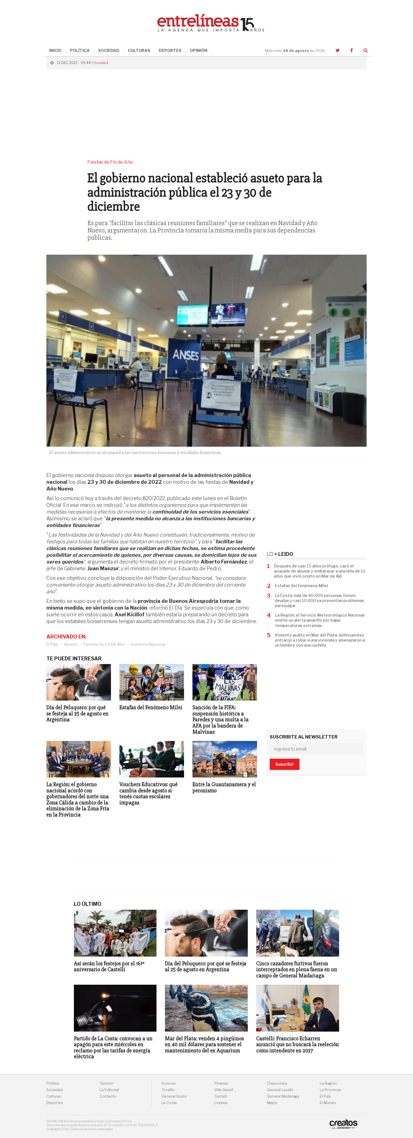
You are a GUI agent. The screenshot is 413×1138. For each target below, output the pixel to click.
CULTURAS (139, 50)
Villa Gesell (223, 1090)
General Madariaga (283, 1096)
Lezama (220, 1103)
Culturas (53, 1096)
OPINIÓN (198, 50)
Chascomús (277, 1083)
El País (52, 644)
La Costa (169, 1103)
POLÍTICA (80, 50)
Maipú (272, 1103)
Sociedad (100, 63)
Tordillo (168, 1090)
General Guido (174, 1096)
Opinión (107, 1083)
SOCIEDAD (108, 50)
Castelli (220, 1096)
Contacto (108, 1096)
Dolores (169, 1083)
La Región (328, 1083)
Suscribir (284, 764)
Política (52, 1083)
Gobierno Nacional (148, 644)
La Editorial (109, 1090)
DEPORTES (170, 50)
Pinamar (221, 1083)
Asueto (71, 644)
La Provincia (330, 1090)
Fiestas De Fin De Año (104, 644)
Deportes (54, 1103)
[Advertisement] (206, 114)
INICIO (55, 50)
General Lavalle (280, 1090)
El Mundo (328, 1103)
